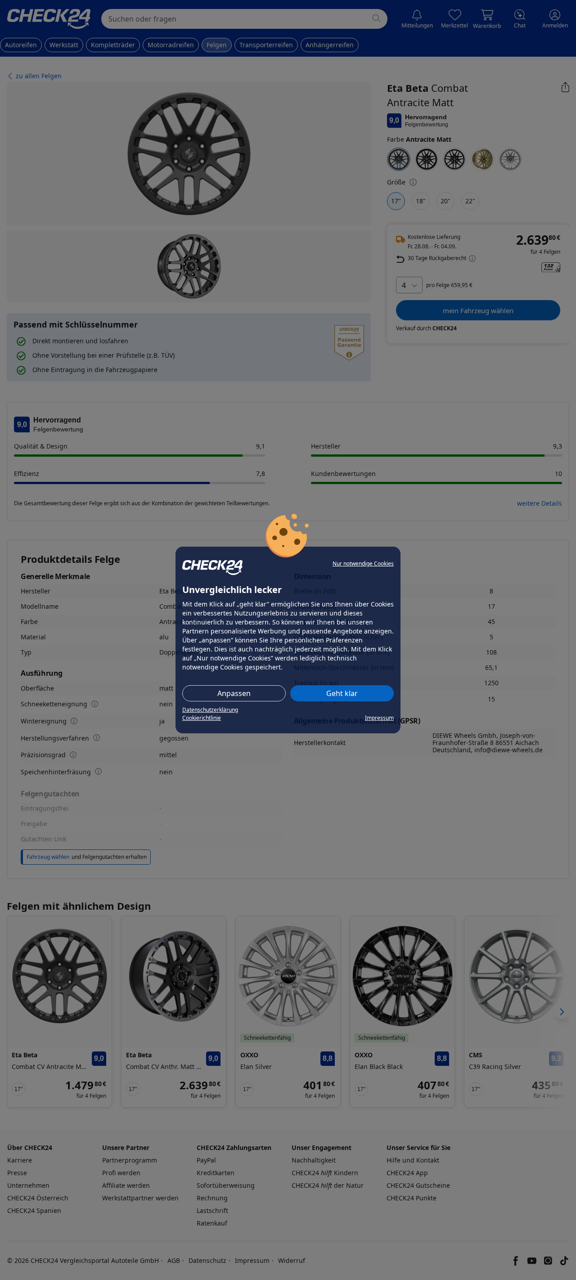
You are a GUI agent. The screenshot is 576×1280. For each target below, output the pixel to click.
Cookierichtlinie (201, 718)
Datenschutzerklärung (210, 710)
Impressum (379, 718)
